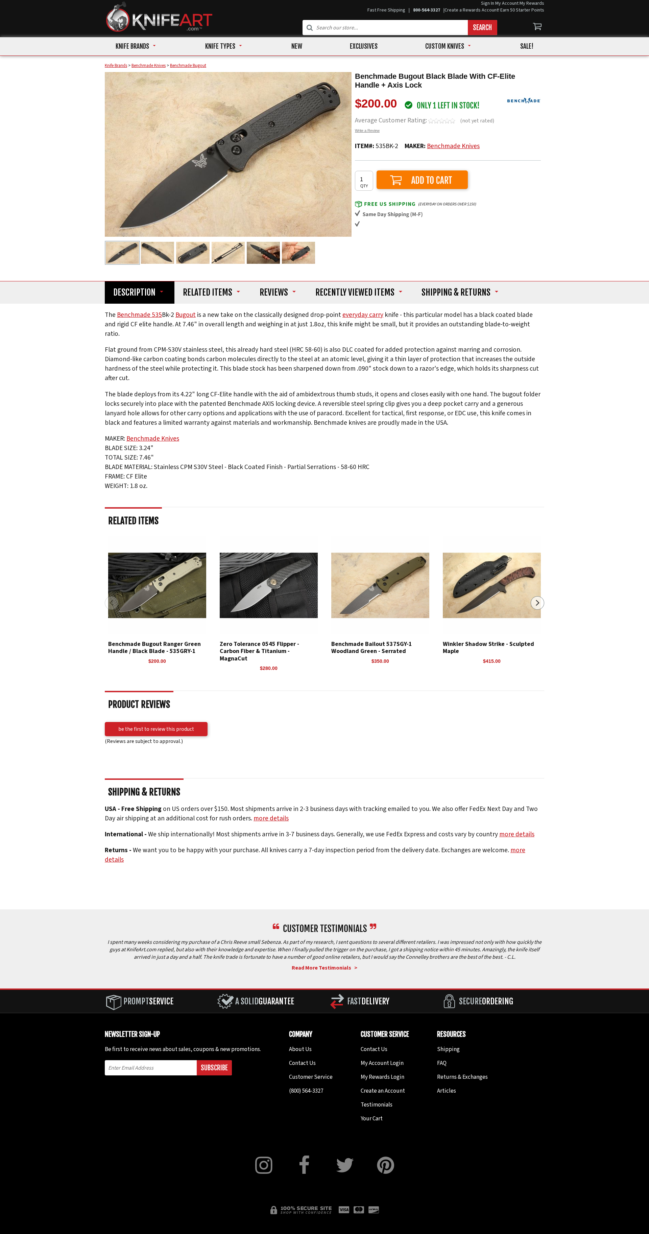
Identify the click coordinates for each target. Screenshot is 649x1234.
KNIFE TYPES (220, 46)
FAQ (442, 1063)
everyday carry (362, 315)
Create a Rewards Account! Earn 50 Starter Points (494, 10)
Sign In (487, 3)
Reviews (274, 292)
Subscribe (214, 1068)
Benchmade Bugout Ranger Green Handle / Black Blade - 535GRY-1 (154, 648)
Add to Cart (422, 179)
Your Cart (372, 1119)
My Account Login (382, 1063)
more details (271, 818)
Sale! (526, 46)
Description (134, 292)
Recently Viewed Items (354, 292)
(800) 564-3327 (306, 1091)
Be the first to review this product (156, 729)
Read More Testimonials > (324, 968)
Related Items (207, 292)
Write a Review (367, 131)
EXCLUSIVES (364, 46)
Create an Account (383, 1091)
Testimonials (376, 1105)
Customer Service (311, 1077)
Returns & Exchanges (462, 1077)
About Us (300, 1049)
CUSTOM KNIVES (444, 46)
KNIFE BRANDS (132, 46)
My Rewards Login (382, 1077)
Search (482, 27)
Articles (446, 1091)
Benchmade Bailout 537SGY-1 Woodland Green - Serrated (371, 648)
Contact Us (302, 1063)
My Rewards (532, 3)
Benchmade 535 (139, 315)
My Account (507, 3)
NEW (296, 46)
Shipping (456, 292)
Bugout (185, 315)
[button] (537, 603)
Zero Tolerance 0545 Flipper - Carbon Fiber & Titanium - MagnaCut (259, 651)
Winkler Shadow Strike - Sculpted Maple (488, 648)
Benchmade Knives (453, 146)
